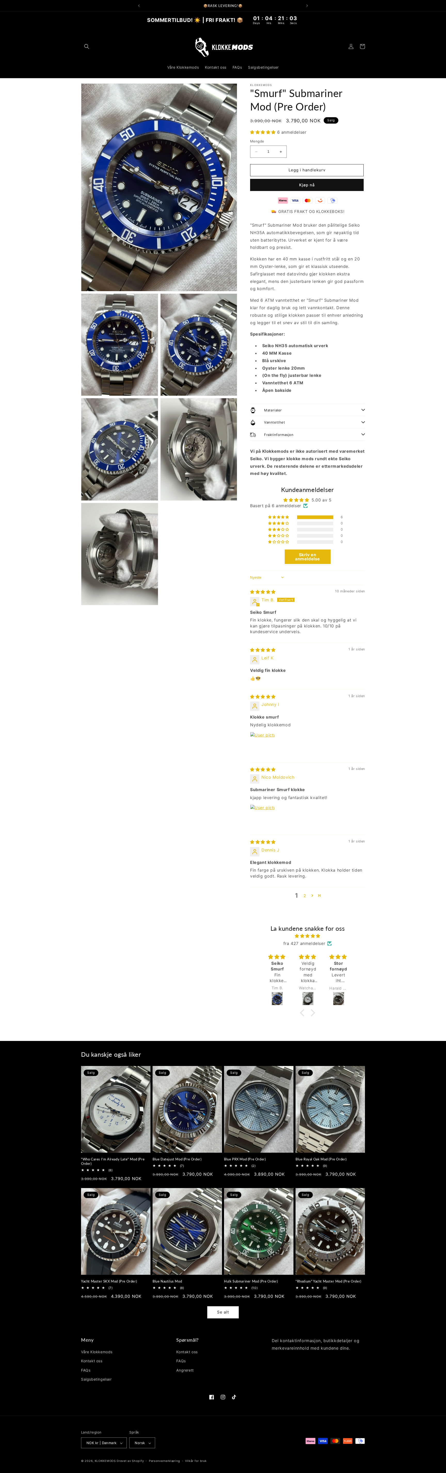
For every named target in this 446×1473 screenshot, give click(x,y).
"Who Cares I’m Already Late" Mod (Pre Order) (113, 1161)
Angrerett (185, 1370)
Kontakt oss (91, 1361)
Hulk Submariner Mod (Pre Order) (251, 1281)
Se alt (223, 1312)
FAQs (85, 1370)
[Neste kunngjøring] (307, 5)
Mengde (257, 141)
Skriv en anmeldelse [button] (307, 556)
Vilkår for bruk (196, 1461)
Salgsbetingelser (96, 1379)
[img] (263, 591)
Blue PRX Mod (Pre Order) (245, 1159)
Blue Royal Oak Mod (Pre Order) (321, 1159)
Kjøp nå (307, 184)
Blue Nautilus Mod (167, 1281)
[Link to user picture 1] (262, 744)
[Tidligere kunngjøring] (139, 5)
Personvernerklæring (164, 1461)
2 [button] (305, 895)
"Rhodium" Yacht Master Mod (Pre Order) (328, 1281)
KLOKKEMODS (106, 1461)
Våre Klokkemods (97, 1352)
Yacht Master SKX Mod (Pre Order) (109, 1281)
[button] (86, 46)
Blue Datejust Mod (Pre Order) (177, 1159)
